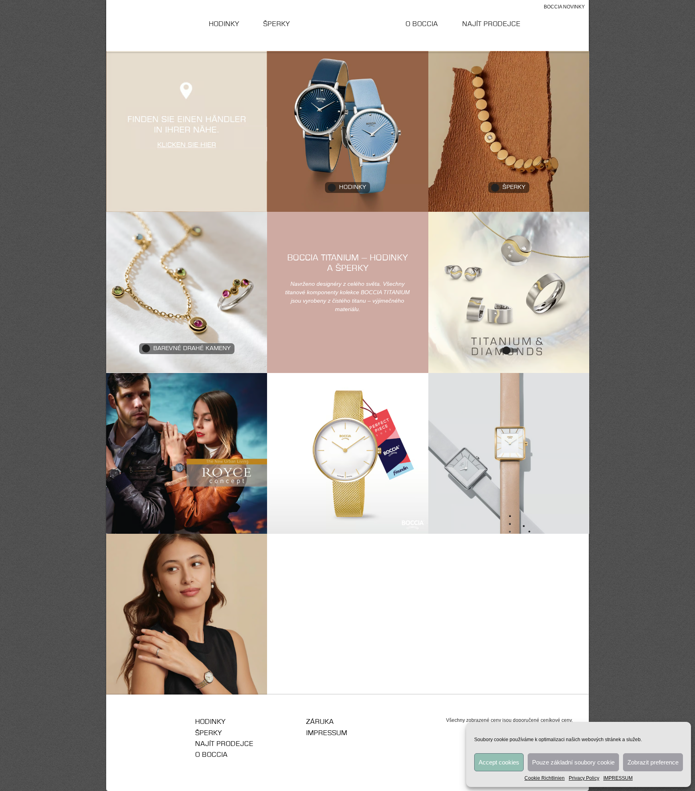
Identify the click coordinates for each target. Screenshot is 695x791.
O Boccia (421, 24)
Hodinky (224, 24)
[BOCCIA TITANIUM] (347, 25)
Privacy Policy (584, 778)
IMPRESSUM (618, 778)
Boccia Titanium (152, 725)
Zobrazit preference (653, 762)
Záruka (320, 722)
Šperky (276, 24)
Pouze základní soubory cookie (573, 762)
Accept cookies (499, 762)
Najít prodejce (491, 24)
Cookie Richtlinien (544, 778)
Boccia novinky (564, 7)
